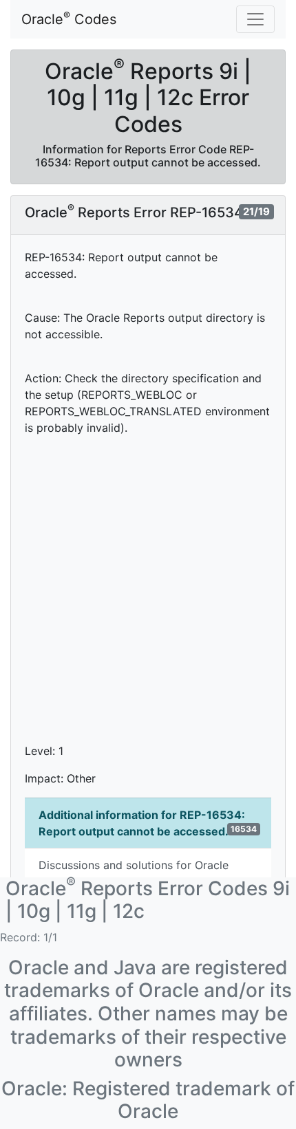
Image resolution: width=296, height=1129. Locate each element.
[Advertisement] (148, 595)
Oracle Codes (68, 18)
